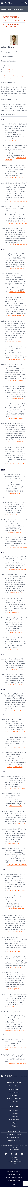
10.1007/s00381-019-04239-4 (15, 381)
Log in (14, 1163)
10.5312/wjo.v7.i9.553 (13, 612)
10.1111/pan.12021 (19, 823)
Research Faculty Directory (12, 9)
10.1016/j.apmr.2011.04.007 (15, 932)
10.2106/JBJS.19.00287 (14, 341)
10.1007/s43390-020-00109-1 (15, 177)
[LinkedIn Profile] (6, 1154)
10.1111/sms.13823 (12, 140)
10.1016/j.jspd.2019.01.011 (17, 292)
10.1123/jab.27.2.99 (15, 967)
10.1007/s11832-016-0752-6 (15, 632)
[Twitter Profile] (16, 1154)
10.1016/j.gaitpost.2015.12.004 (17, 669)
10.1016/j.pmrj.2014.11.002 (15, 710)
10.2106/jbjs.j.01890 (13, 989)
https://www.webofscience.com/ (14, 1030)
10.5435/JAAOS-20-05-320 (14, 843)
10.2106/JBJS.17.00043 (14, 532)
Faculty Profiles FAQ (12, 17)
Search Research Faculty (14, 21)
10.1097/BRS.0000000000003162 (17, 268)
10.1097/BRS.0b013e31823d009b (17, 865)
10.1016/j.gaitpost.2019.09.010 (16, 359)
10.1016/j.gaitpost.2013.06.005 (16, 747)
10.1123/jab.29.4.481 (15, 806)
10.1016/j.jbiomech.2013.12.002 (16, 731)
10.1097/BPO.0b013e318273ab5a (17, 788)
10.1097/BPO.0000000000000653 (17, 547)
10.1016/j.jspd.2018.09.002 (17, 398)
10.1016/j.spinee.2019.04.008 (15, 442)
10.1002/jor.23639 (12, 514)
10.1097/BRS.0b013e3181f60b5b (16, 951)
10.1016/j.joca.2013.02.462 (14, 767)
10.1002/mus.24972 (12, 650)
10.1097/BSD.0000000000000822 (17, 245)
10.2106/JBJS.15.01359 (17, 593)
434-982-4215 (12, 70)
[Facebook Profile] (11, 1154)
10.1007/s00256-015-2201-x (15, 685)
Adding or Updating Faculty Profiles (11, 25)
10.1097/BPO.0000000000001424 (17, 223)
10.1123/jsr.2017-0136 (13, 493)
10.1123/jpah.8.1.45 (12, 1006)
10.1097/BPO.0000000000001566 (17, 201)
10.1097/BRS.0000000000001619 (17, 569)
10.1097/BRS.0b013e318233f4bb (16, 890)
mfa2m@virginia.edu (11, 72)
